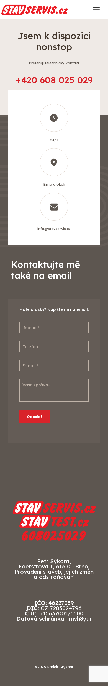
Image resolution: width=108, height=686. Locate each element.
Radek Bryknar (60, 666)
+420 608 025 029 (54, 80)
